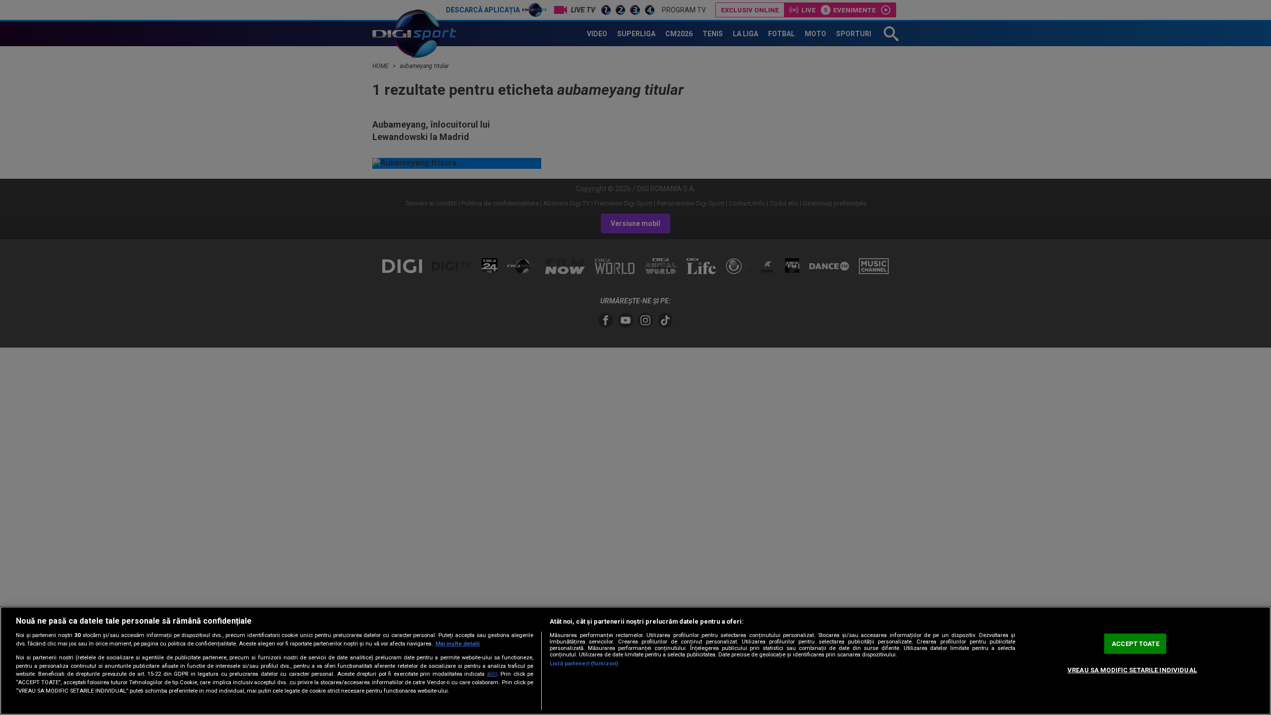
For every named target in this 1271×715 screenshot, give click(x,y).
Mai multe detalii (457, 644)
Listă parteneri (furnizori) (584, 663)
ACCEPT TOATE (1135, 643)
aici (492, 673)
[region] (635, 660)
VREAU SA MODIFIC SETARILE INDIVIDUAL (1132, 670)
